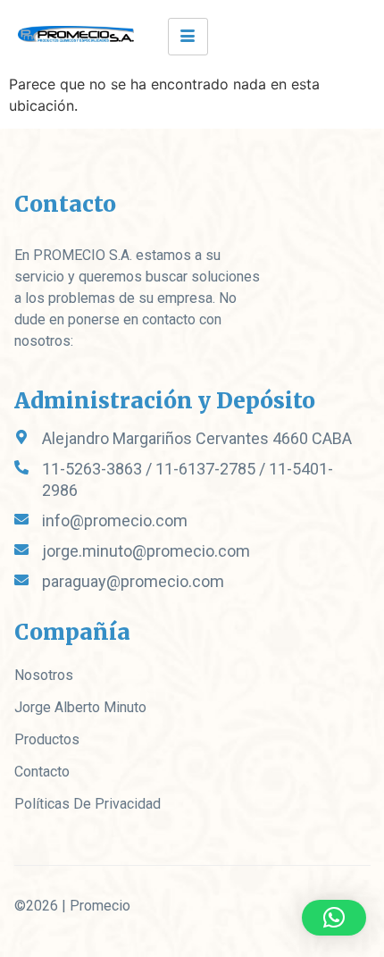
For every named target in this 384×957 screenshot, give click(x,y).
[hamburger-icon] (188, 36)
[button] (334, 918)
